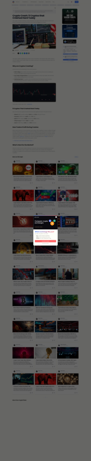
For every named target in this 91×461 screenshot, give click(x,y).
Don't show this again (45, 243)
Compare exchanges (45, 241)
